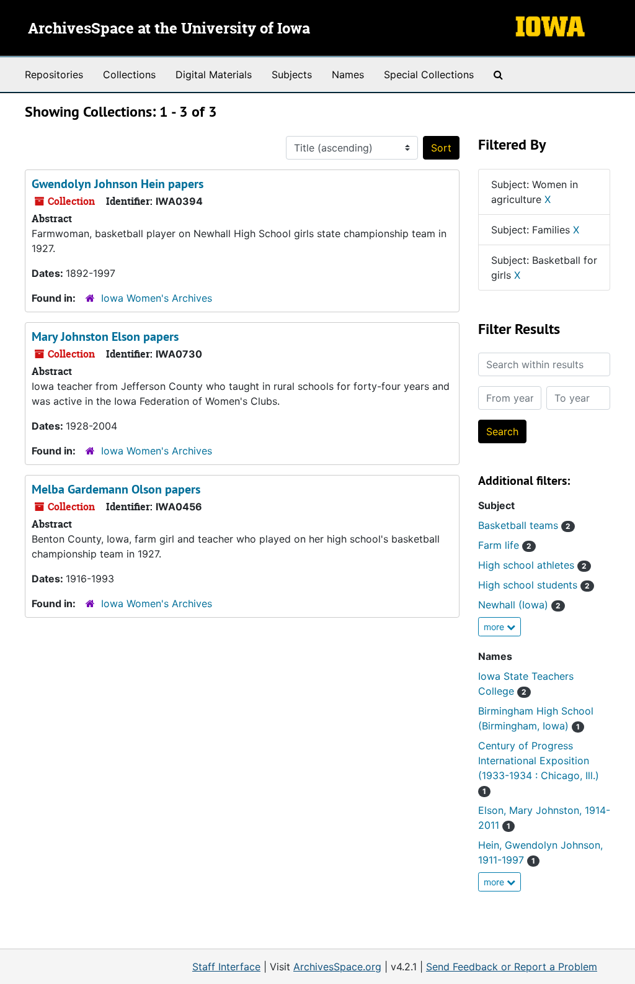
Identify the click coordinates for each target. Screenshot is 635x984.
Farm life (504, 545)
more (495, 626)
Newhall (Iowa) (519, 604)
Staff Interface (226, 966)
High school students (534, 585)
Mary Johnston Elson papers (105, 336)
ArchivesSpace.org (337, 966)
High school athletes (532, 565)
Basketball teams (524, 525)
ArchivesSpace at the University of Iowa (169, 29)
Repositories (54, 74)
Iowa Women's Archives (156, 298)
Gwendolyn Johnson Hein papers (117, 184)
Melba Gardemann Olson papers (116, 489)
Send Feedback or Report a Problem (511, 966)
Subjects (292, 74)
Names (348, 74)
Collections (129, 74)
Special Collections (429, 74)
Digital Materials (213, 74)
